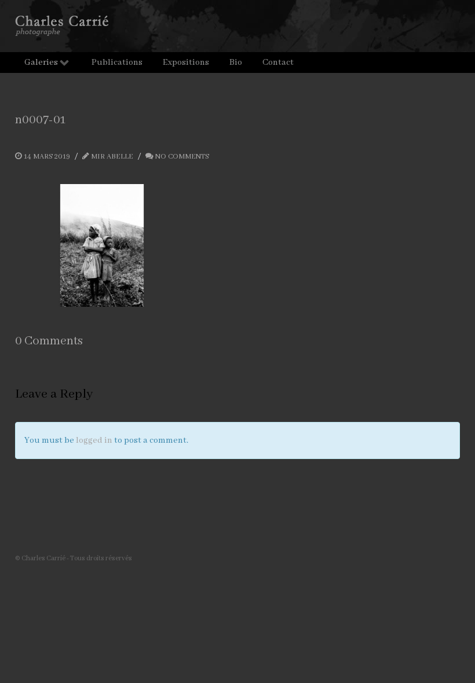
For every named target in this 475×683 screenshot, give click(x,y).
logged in (94, 440)
